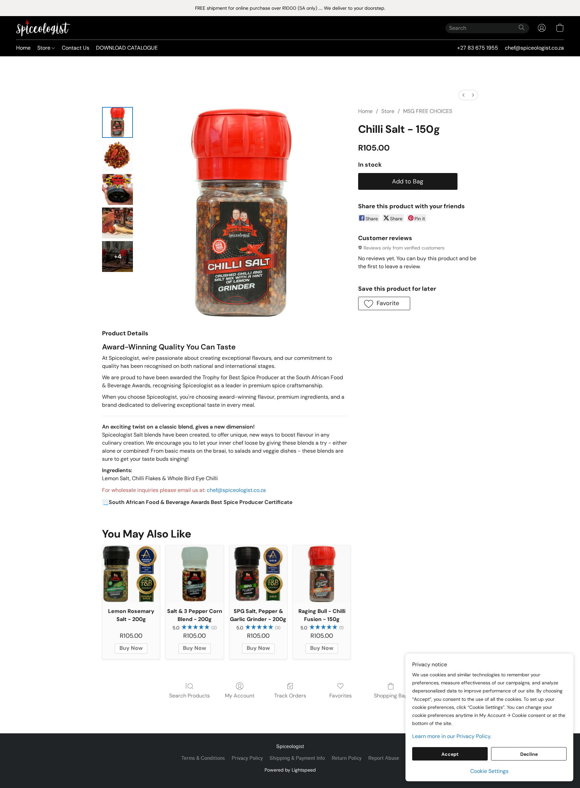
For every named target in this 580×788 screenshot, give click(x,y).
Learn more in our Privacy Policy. (451, 736)
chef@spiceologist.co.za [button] (534, 47)
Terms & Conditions (203, 758)
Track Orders (290, 695)
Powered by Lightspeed (290, 770)
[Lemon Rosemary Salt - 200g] (131, 574)
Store (44, 47)
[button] (43, 27)
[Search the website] (522, 27)
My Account (239, 695)
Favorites (340, 695)
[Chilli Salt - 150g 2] (117, 189)
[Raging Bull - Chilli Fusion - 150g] (321, 574)
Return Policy (346, 758)
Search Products (189, 695)
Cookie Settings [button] (489, 771)
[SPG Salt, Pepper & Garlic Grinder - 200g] (258, 574)
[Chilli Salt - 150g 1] (117, 155)
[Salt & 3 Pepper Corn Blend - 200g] (194, 574)
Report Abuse (383, 758)
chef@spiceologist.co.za (236, 490)
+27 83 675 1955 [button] (477, 47)
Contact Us (75, 47)
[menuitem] (463, 95)
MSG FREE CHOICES (427, 111)
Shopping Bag (391, 695)
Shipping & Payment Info (297, 758)
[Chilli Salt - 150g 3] (117, 223)
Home (23, 47)
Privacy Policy (247, 758)
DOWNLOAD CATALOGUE (127, 47)
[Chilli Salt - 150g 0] (117, 122)
